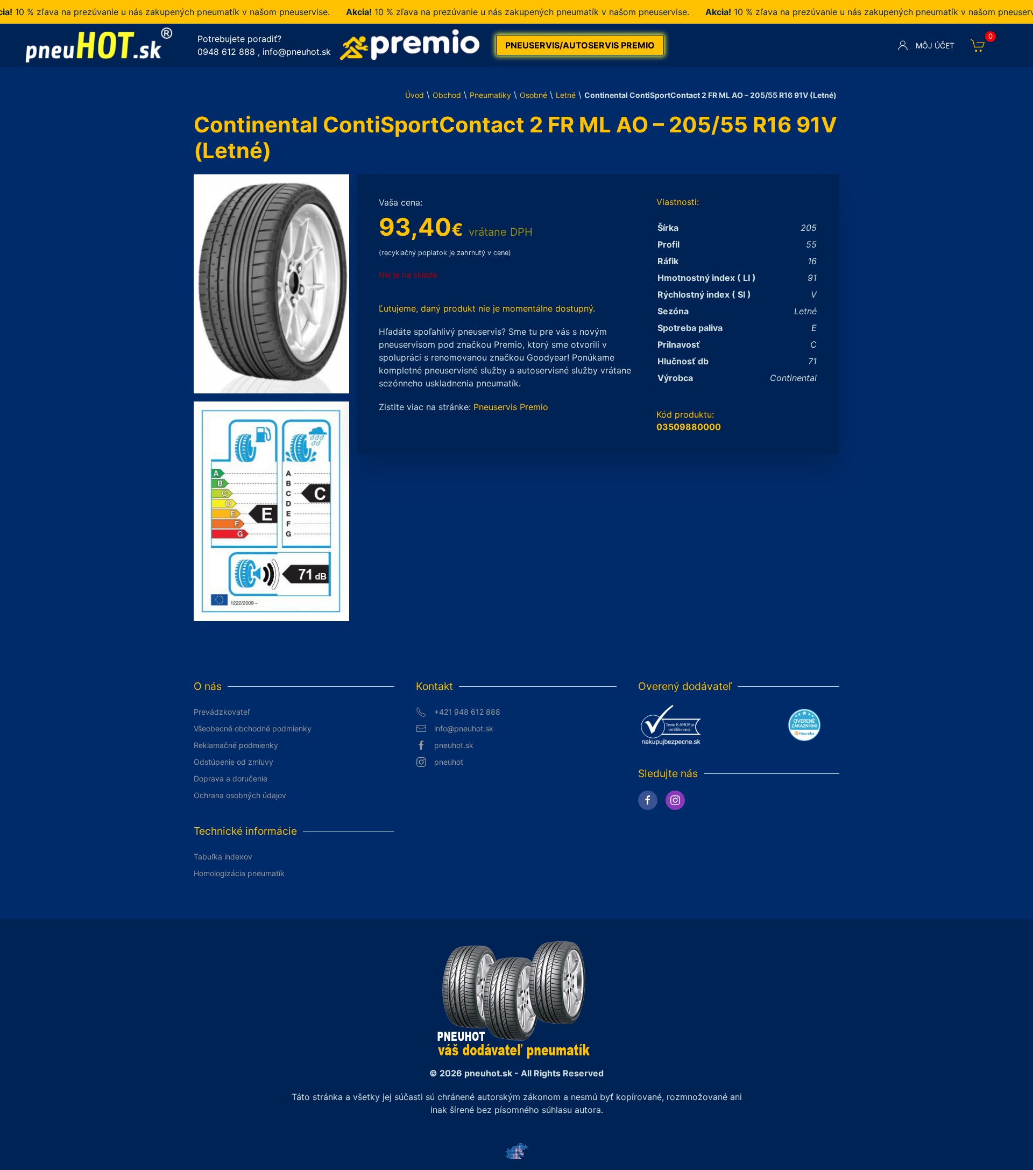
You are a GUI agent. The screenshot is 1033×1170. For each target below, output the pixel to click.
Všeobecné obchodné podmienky (253, 728)
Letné (566, 95)
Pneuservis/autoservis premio (580, 45)
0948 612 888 (226, 51)
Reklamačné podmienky (236, 745)
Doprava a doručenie (230, 778)
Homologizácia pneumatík (239, 873)
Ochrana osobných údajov (240, 795)
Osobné (533, 95)
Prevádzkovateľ (222, 711)
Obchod (447, 95)
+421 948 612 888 (467, 711)
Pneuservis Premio (510, 406)
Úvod (414, 95)
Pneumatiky (490, 95)
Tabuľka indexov (223, 856)
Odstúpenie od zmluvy (233, 761)
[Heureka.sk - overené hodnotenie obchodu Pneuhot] (804, 723)
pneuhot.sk (453, 745)
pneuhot (448, 761)
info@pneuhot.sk (297, 51)
